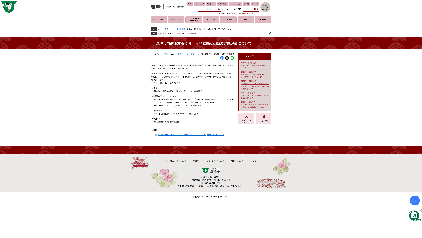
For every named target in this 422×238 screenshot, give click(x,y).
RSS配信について (237, 161)
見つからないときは (246, 121)
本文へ (190, 4)
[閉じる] (420, 210)
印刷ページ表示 (162, 54)
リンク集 (253, 161)
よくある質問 (263, 121)
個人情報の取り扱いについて (176, 161)
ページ (233, 9)
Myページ (255, 4)
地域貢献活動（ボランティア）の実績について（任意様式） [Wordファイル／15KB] (191, 135)
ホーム (160, 29)
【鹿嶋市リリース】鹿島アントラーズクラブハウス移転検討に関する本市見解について (255, 86)
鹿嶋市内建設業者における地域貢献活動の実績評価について (180, 33)
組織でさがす (170, 29)
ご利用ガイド (199, 4)
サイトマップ (222, 4)
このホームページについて (215, 161)
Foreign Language (235, 4)
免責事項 (196, 161)
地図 (228, 180)
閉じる (270, 33)
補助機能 (246, 4)
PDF (239, 9)
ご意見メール (211, 4)
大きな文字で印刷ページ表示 (183, 54)
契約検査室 (181, 29)
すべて (226, 9)
